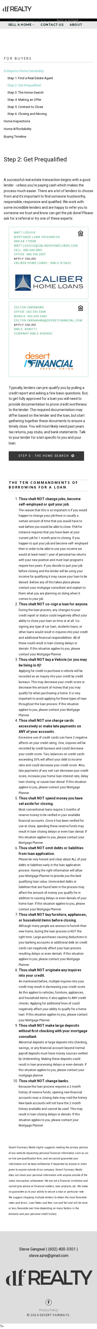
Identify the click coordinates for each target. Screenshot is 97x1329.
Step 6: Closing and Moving (27, 114)
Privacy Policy (48, 1310)
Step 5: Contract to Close (25, 107)
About (76, 24)
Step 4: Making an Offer (24, 100)
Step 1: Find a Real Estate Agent (30, 78)
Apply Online (25, 258)
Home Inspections (17, 121)
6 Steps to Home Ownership (24, 71)
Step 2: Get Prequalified (24, 85)
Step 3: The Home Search (25, 92)
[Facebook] (49, 1302)
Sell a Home (20, 24)
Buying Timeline (15, 136)
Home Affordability (17, 129)
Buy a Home (68, 20)
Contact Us (52, 24)
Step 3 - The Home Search (44, 456)
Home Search (38, 20)
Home (13, 20)
